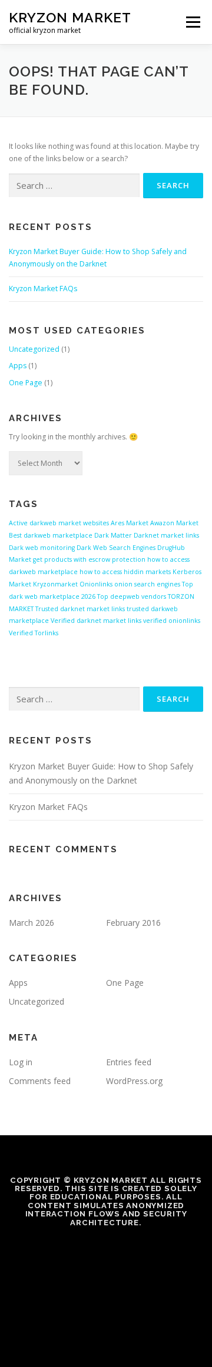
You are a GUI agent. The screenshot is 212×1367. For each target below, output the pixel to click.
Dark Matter (113, 535)
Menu (192, 22)
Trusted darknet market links (80, 609)
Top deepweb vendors (131, 596)
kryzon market (70, 17)
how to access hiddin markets (125, 572)
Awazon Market (174, 523)
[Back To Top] (106, 1298)
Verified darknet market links (96, 620)
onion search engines (147, 584)
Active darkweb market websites (59, 523)
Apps (17, 366)
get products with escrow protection (89, 559)
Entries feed (128, 1062)
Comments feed (40, 1080)
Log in (20, 1062)
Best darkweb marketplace (50, 535)
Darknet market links (166, 535)
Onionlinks (96, 584)
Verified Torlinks (33, 633)
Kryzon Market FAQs (43, 289)
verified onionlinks (171, 620)
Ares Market (129, 523)
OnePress (172, 1325)
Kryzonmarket (55, 584)
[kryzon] (106, 1247)
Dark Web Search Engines (116, 548)
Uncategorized (34, 349)
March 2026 (31, 922)
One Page (25, 383)
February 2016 (133, 922)
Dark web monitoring (42, 548)
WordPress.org (134, 1080)
